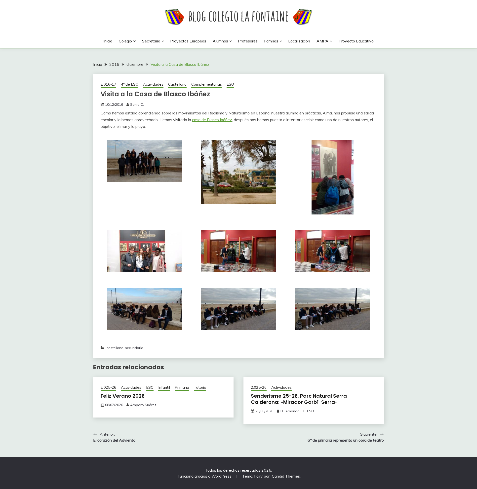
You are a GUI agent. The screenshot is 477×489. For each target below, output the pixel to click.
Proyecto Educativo (356, 40)
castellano (115, 348)
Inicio (107, 40)
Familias (271, 40)
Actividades (153, 84)
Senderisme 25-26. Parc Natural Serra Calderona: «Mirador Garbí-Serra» (299, 399)
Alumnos (220, 40)
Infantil (164, 387)
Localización (299, 40)
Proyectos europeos (188, 40)
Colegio (125, 40)
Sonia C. (137, 104)
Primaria (182, 387)
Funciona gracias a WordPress (205, 476)
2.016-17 (108, 84)
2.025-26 (108, 387)
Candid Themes (286, 476)
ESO (230, 84)
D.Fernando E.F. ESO (297, 411)
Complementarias (206, 84)
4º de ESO (129, 84)
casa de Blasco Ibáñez (212, 119)
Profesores (248, 40)
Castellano (177, 84)
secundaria (134, 348)
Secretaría (151, 40)
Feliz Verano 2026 (123, 395)
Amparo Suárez (143, 405)
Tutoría (200, 387)
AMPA (322, 40)
